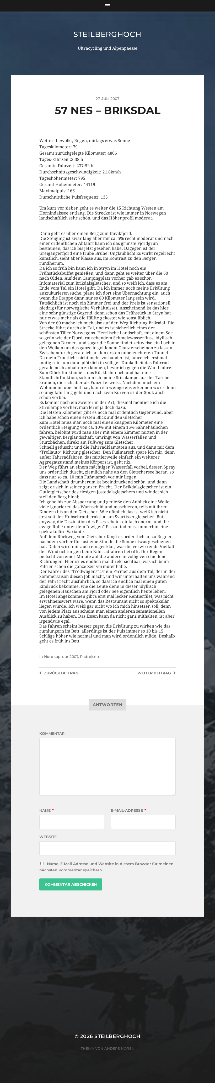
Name (46, 810)
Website (48, 836)
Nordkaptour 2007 (61, 656)
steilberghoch (107, 34)
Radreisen (89, 656)
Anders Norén (119, 1048)
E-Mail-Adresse (128, 810)
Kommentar (51, 733)
